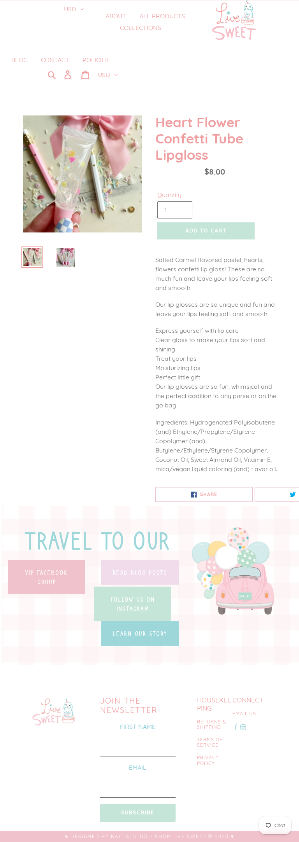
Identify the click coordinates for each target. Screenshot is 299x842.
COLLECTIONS (141, 27)
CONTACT (55, 60)
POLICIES (96, 60)
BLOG (19, 60)
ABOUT (116, 16)
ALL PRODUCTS (162, 16)
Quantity (169, 195)
